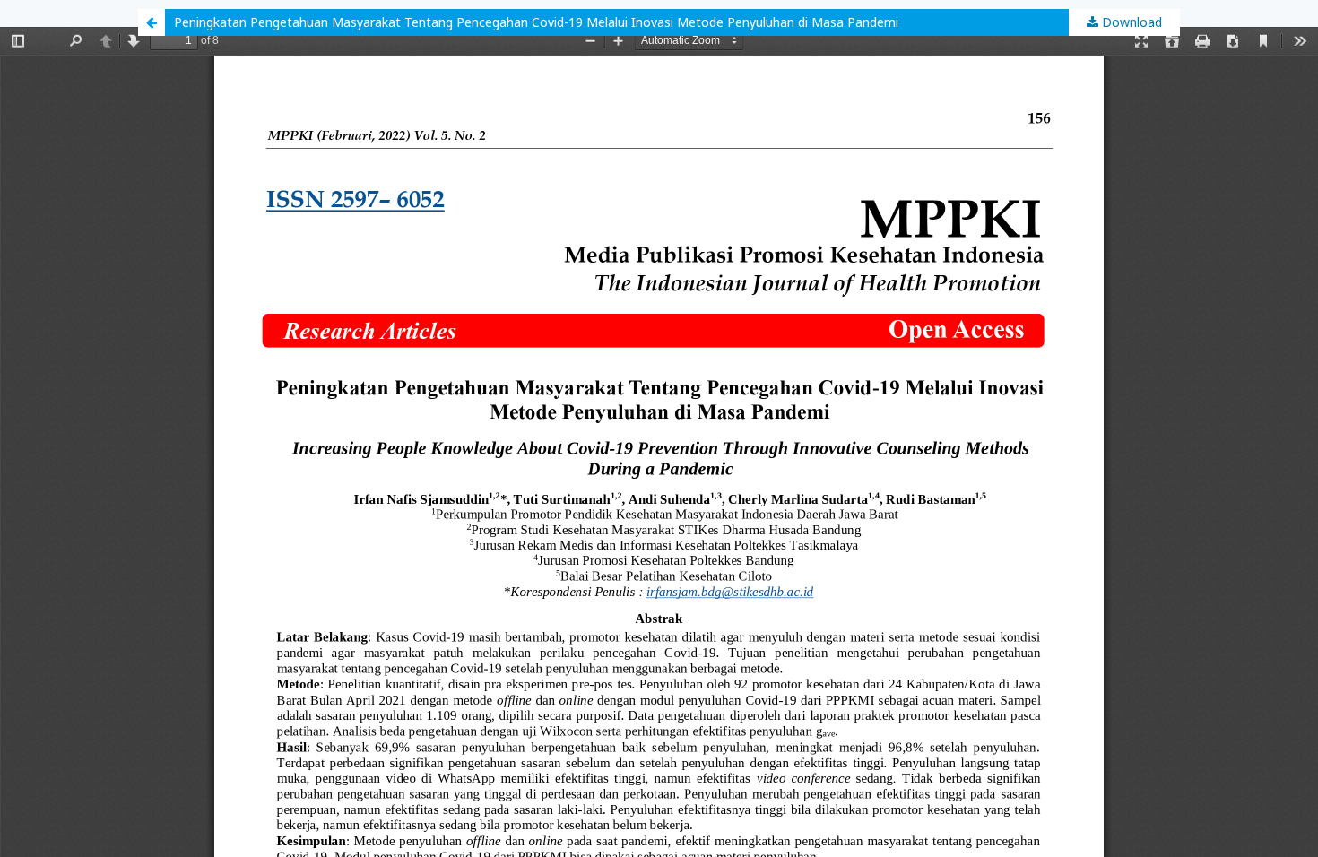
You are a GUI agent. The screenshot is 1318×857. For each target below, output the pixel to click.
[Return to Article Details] (151, 22)
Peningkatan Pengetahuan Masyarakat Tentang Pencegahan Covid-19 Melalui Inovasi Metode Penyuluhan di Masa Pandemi (536, 21)
